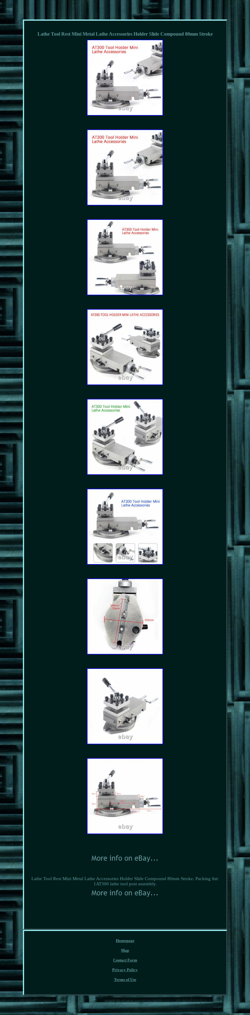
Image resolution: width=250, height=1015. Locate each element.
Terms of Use (125, 979)
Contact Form (125, 960)
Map (125, 950)
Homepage (125, 940)
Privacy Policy (125, 970)
